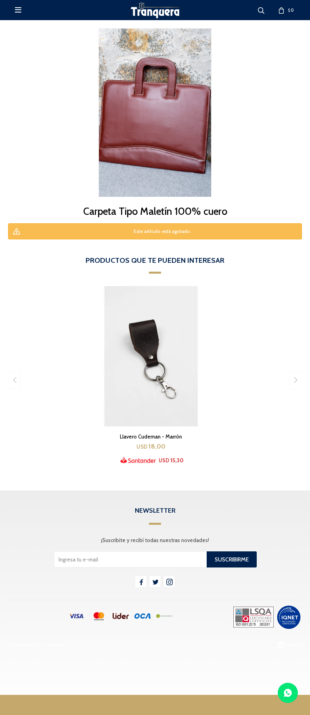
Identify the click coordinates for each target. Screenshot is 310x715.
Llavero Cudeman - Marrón (151, 436)
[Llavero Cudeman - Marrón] (151, 356)
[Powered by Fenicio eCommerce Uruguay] (290, 644)
